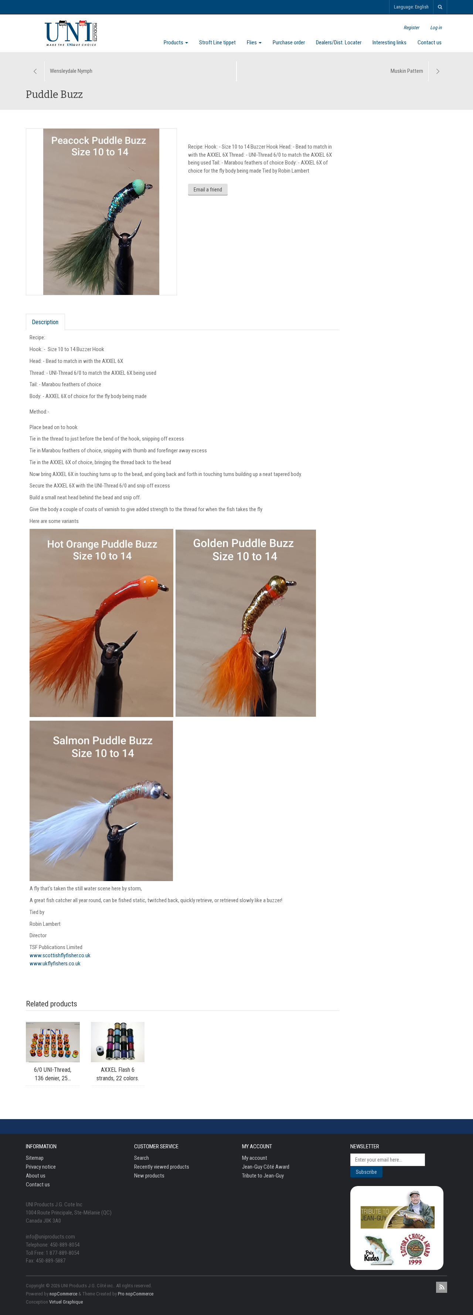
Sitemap (35, 1158)
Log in (436, 27)
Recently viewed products (161, 1166)
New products (149, 1175)
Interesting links (389, 42)
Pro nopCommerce (135, 1294)
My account (254, 1158)
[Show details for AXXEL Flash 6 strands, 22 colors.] (118, 1042)
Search (141, 1158)
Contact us (430, 42)
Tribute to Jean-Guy (263, 1175)
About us (35, 1175)
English (422, 7)
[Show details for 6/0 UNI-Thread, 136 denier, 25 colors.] (53, 1042)
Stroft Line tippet (217, 42)
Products (174, 42)
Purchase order (289, 42)
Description (45, 322)
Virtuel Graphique (66, 1302)
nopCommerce (63, 1294)
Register (411, 27)
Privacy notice (41, 1166)
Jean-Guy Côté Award (265, 1166)
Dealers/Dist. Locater (338, 42)
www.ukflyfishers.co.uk (55, 963)
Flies (252, 42)
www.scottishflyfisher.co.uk (60, 955)
